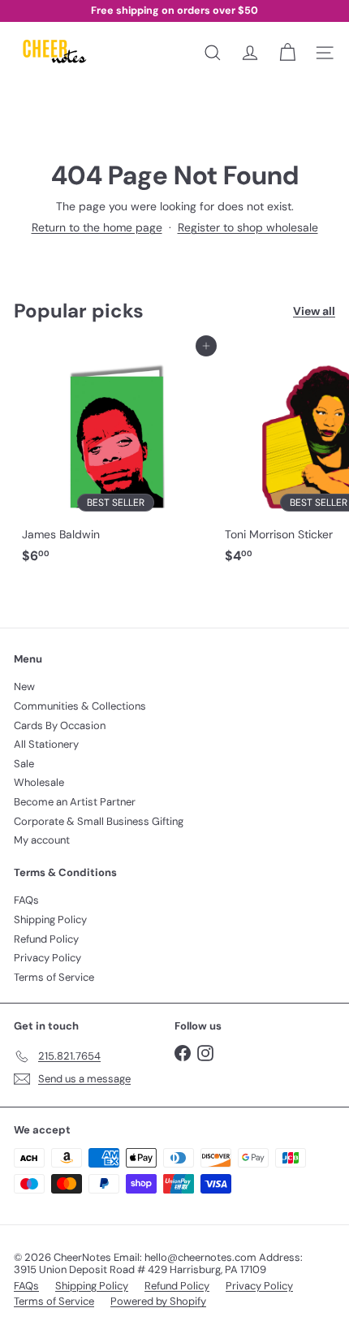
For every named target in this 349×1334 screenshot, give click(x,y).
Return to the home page (97, 227)
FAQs (26, 900)
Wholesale (39, 782)
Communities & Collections (80, 706)
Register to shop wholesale (248, 227)
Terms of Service (54, 977)
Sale (24, 764)
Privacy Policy (47, 958)
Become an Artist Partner (75, 802)
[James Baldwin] (115, 458)
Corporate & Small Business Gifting (98, 821)
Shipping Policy (50, 919)
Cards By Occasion (60, 725)
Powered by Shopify (158, 1301)
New (24, 686)
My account (42, 840)
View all (314, 311)
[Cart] (287, 52)
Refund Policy (46, 939)
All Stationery (46, 744)
